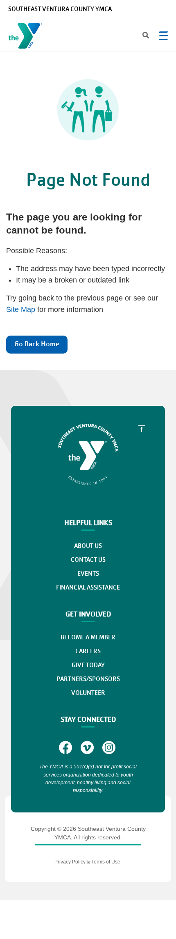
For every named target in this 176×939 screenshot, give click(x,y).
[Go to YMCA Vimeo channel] (88, 747)
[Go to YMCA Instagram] (109, 747)
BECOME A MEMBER (88, 637)
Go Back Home (36, 344)
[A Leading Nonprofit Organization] (27, 37)
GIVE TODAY (88, 665)
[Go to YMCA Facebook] (66, 747)
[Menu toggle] (163, 35)
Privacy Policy (70, 862)
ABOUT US (88, 546)
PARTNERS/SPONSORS (88, 679)
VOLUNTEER (88, 693)
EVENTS (88, 574)
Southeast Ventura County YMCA (60, 9)
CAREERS (88, 651)
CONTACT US (88, 560)
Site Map (20, 309)
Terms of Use (105, 862)
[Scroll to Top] (142, 429)
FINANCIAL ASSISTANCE (88, 587)
